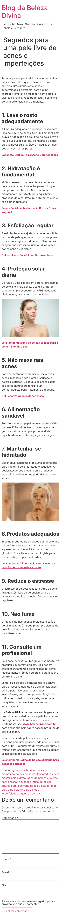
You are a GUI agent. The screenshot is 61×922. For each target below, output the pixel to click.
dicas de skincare (35, 774)
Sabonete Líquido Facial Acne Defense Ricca (30, 154)
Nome (6, 859)
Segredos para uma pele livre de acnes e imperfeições (29, 789)
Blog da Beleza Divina (25, 11)
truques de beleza (29, 793)
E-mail (7, 872)
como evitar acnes (26, 770)
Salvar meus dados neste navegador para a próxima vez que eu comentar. (28, 902)
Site (4, 885)
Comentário (10, 818)
